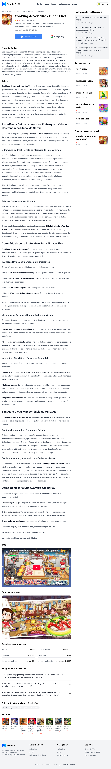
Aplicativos (61, 749)
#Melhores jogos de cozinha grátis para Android (20, 708)
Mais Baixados (62, 755)
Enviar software (90, 755)
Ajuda (74, 4)
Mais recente (64, 4)
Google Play (59, 36)
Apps (47, 4)
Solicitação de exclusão (37, 755)
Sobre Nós (33, 749)
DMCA (31, 752)
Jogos (53, 4)
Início (39, 4)
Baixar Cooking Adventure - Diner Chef (31, 11)
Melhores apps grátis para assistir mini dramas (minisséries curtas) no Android (92, 50)
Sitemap (73, 764)
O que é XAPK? (90, 749)
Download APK (30, 36)
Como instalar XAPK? (92, 752)
